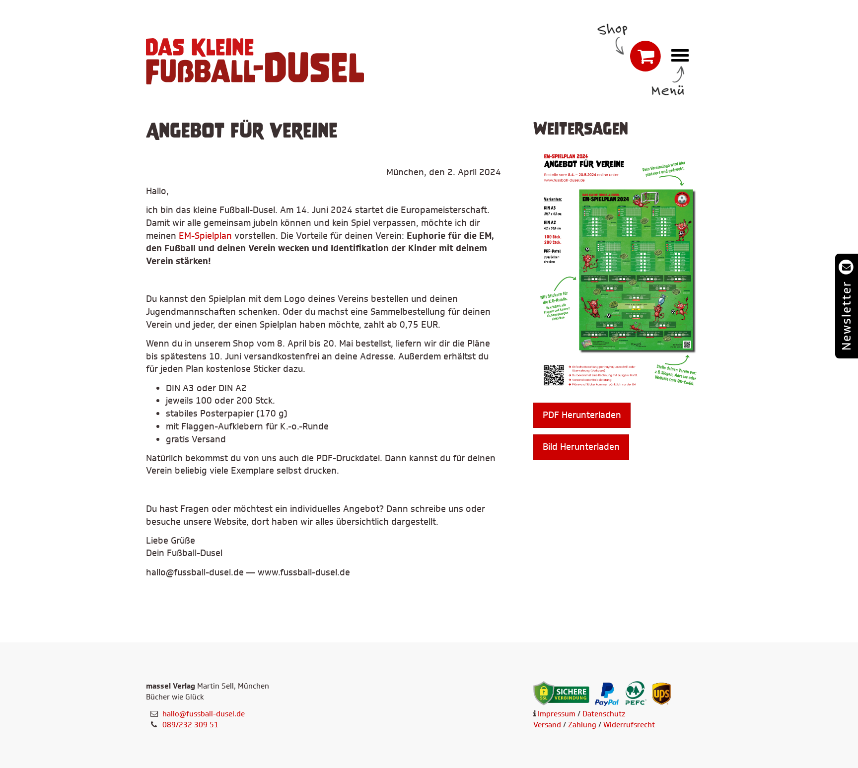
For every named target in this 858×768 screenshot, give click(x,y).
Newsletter (846, 315)
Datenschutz (604, 713)
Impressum (556, 713)
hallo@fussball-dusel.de (203, 713)
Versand (547, 724)
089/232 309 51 (190, 724)
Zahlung (582, 724)
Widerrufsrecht (629, 724)
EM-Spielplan (205, 235)
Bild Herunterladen (581, 446)
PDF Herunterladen (582, 415)
